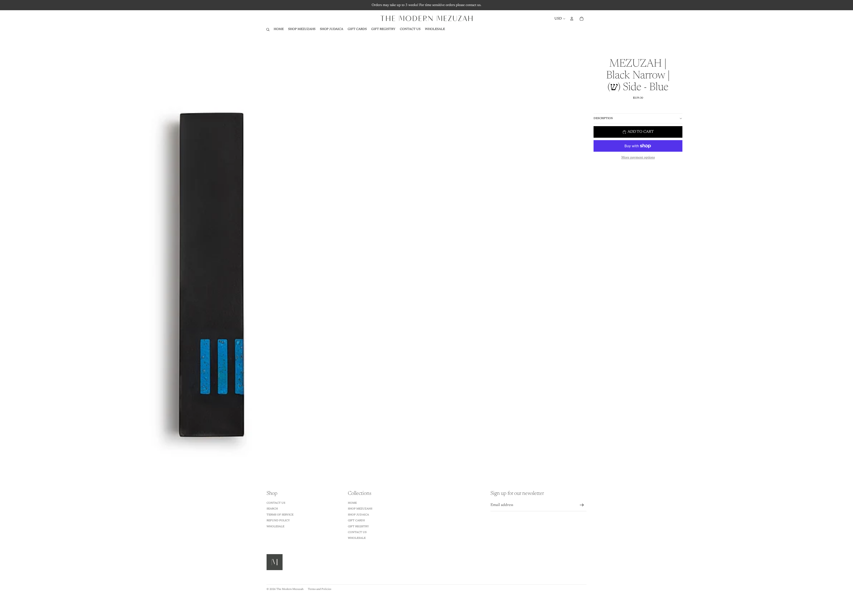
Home (352, 503)
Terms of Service (280, 514)
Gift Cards (356, 520)
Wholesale (275, 526)
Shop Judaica (358, 514)
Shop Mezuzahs (360, 508)
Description (603, 118)
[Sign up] (581, 505)
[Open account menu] (572, 19)
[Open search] (268, 29)
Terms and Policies (319, 589)
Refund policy (278, 520)
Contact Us (276, 503)
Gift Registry (358, 526)
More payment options (638, 157)
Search (272, 508)
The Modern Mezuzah (289, 589)
